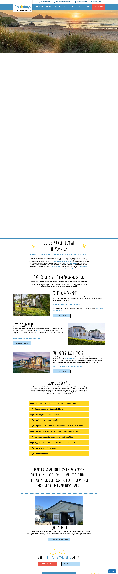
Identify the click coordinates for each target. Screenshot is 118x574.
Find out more (61, 371)
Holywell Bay (56, 266)
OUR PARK (59, 7)
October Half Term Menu (59, 539)
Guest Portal (98, 2)
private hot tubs (99, 357)
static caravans (41, 330)
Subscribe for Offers (63, 2)
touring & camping (66, 297)
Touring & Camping (67, 268)
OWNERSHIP (68, 7)
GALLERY (86, 7)
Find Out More (61, 315)
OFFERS (78, 7)
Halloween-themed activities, (63, 261)
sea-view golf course (70, 263)
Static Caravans (48, 268)
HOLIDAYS (49, 7)
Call (70, 564)
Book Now (99, 6)
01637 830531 (45, 2)
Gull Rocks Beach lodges (71, 358)
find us (82, 2)
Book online (47, 564)
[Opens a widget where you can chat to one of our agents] (112, 571)
